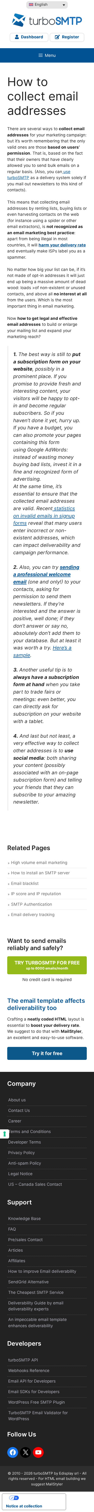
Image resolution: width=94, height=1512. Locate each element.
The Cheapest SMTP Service (36, 1292)
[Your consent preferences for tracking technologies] (4, 1133)
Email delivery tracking (32, 914)
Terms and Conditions (29, 1131)
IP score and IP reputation (36, 893)
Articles (15, 1250)
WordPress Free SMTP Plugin (36, 1402)
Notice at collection (24, 1506)
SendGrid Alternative (28, 1281)
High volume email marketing (39, 862)
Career (14, 1121)
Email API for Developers (32, 1381)
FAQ (12, 1229)
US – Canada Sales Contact (35, 1184)
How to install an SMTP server (40, 872)
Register (70, 37)
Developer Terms (24, 1142)
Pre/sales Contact (25, 1239)
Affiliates (16, 1260)
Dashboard (31, 37)
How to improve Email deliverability (42, 1271)
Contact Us (19, 1110)
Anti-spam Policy (24, 1163)
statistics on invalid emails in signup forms (44, 515)
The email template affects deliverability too (46, 1004)
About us (17, 1100)
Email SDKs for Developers (34, 1391)
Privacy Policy (21, 1152)
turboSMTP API (23, 1360)
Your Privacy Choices (39, 1497)
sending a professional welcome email (46, 574)
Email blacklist (25, 883)
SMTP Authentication (31, 904)
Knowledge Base (24, 1218)
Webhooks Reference (28, 1370)
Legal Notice (20, 1173)
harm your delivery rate (62, 245)
